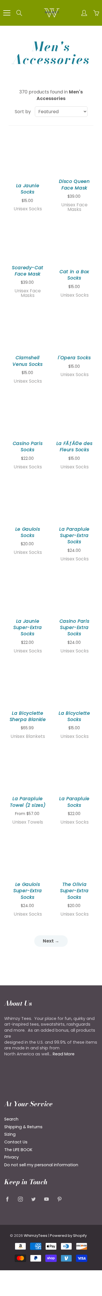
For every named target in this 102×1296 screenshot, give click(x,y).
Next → (51, 941)
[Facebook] (7, 1199)
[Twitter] (33, 1199)
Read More (64, 1054)
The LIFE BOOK (18, 1150)
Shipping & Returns (23, 1127)
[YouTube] (46, 1199)
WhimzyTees (35, 1235)
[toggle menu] (7, 13)
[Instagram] (20, 1199)
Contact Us (15, 1142)
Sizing (10, 1134)
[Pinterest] (59, 1199)
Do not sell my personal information (41, 1165)
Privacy (11, 1157)
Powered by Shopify (68, 1235)
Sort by (23, 112)
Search (11, 1119)
